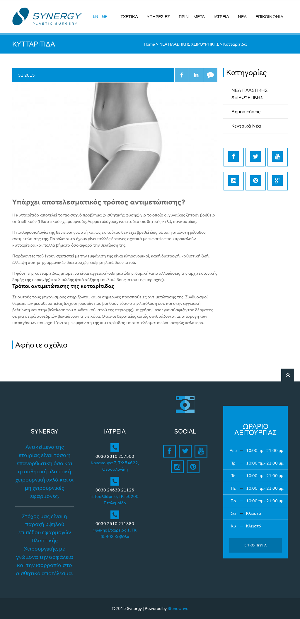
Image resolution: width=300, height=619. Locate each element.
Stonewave (178, 608)
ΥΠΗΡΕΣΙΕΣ (158, 16)
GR (105, 16)
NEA (242, 16)
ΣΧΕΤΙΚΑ (129, 16)
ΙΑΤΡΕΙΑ (221, 16)
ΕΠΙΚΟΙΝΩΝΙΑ (269, 16)
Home (149, 44)
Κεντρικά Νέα (246, 126)
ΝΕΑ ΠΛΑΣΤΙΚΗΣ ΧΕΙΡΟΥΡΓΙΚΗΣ (189, 44)
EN (95, 16)
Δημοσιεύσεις (245, 111)
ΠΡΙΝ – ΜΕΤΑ (192, 16)
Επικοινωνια (255, 545)
